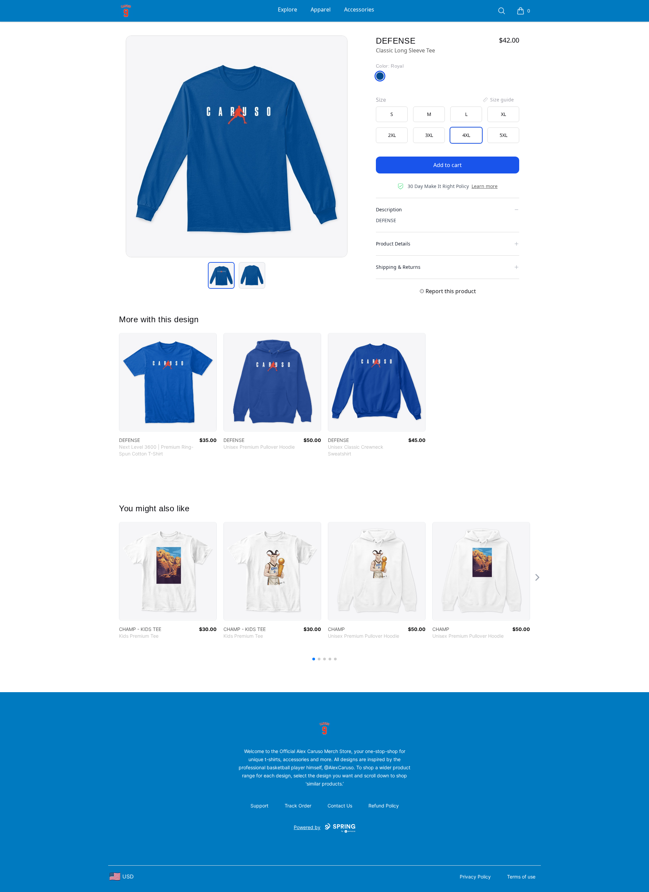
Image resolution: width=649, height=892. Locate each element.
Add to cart (447, 165)
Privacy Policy (475, 876)
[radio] (392, 114)
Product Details (393, 243)
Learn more (485, 186)
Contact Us (340, 805)
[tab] (221, 275)
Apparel (321, 9)
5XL (503, 135)
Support (259, 805)
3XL (429, 135)
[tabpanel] (236, 146)
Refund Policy (383, 805)
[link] (167, 382)
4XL (466, 135)
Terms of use (521, 876)
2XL (392, 135)
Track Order (298, 805)
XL (503, 114)
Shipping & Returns (398, 267)
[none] (498, 99)
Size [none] (381, 99)
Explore (287, 9)
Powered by (307, 827)
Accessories (359, 9)
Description (389, 209)
